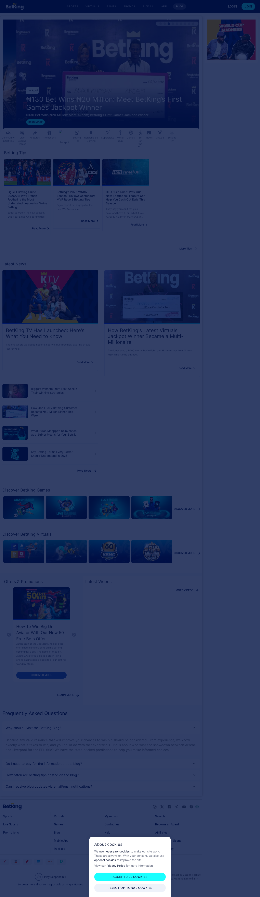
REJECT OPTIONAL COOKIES (130, 888)
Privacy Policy (115, 865)
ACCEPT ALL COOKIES (130, 877)
